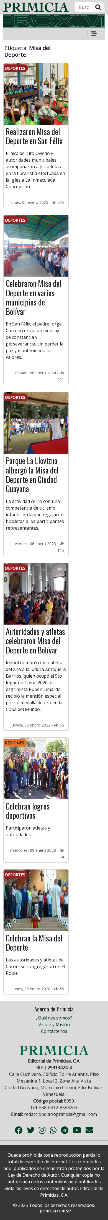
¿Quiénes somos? (54, 1018)
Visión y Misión (54, 1024)
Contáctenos (54, 1031)
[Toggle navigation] (94, 34)
